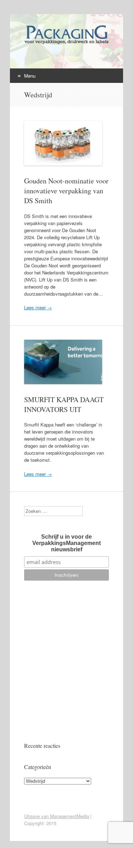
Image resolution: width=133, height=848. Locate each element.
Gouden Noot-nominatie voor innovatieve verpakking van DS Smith (66, 190)
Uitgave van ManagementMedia (56, 816)
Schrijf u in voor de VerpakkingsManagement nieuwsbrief (66, 543)
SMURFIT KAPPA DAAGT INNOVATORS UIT (64, 404)
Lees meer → (38, 307)
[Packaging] (66, 43)
